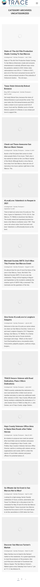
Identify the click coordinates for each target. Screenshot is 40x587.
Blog (5, 92)
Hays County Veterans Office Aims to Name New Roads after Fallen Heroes (19, 429)
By (19, 57)
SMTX (8, 92)
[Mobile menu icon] (37, 3)
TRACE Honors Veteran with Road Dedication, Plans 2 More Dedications (18, 381)
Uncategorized (8, 57)
